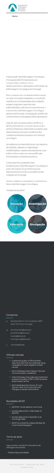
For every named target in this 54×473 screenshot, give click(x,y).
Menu (15, 16)
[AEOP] (27, 7)
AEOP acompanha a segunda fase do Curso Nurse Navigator (28, 424)
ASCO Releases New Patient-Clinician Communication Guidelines (28, 372)
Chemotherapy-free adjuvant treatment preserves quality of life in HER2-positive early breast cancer (30, 379)
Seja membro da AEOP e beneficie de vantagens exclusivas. (23, 446)
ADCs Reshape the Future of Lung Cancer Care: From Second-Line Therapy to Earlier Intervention (27, 387)
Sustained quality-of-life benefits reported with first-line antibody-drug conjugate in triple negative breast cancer (28, 364)
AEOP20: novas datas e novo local (27, 407)
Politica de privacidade (18, 453)
